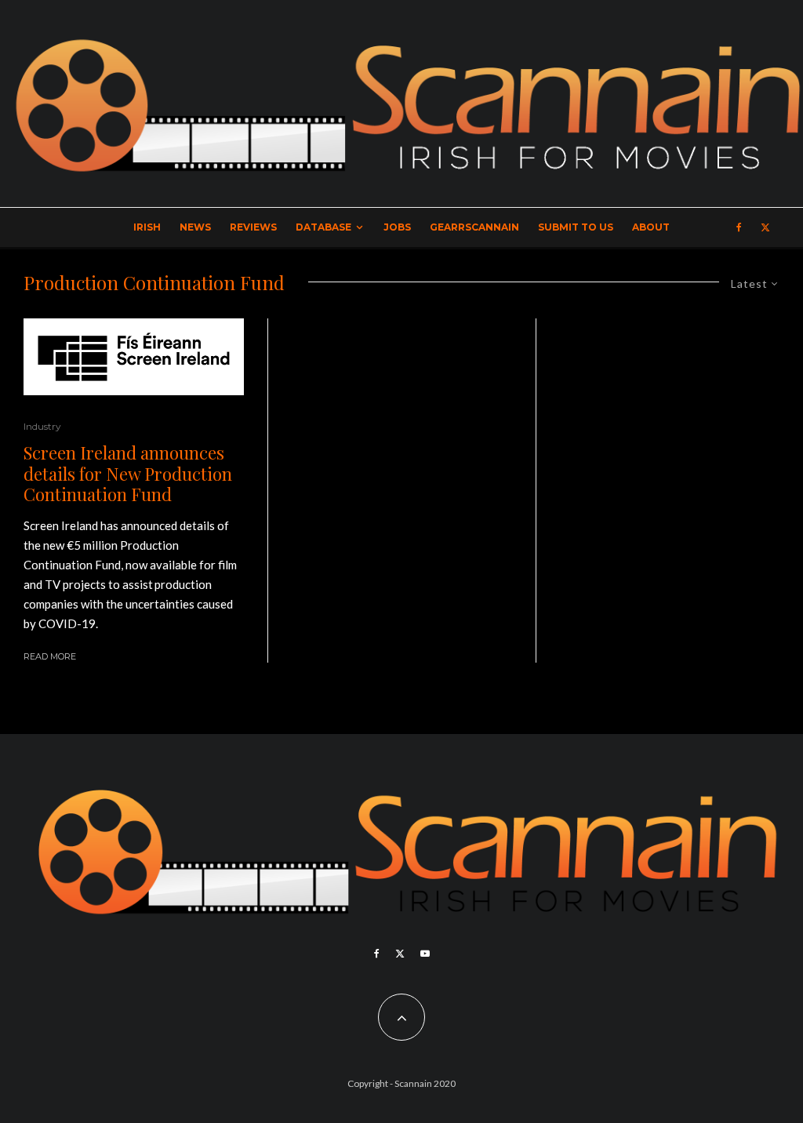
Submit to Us (575, 227)
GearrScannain (474, 227)
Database (323, 227)
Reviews (253, 227)
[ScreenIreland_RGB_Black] (134, 357)
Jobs (397, 227)
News (195, 227)
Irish (147, 227)
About (651, 227)
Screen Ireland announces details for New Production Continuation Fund (128, 473)
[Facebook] (739, 227)
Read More (50, 656)
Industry (42, 426)
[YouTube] (425, 953)
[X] (765, 227)
